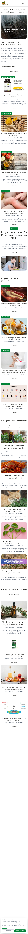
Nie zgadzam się (8, 930)
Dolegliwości (7, 26)
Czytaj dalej (14, 252)
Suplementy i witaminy (8, 77)
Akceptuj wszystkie (20, 930)
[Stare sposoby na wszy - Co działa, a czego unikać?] (14, 27)
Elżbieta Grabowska (10, 215)
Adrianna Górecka (7, 34)
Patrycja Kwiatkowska (11, 137)
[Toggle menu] (25, 3)
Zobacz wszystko (14, 71)
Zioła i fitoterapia (6, 113)
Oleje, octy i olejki (6, 152)
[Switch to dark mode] (23, 3)
